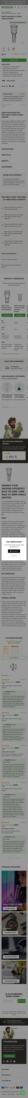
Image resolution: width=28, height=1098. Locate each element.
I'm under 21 (14, 555)
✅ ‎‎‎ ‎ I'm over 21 (14, 551)
